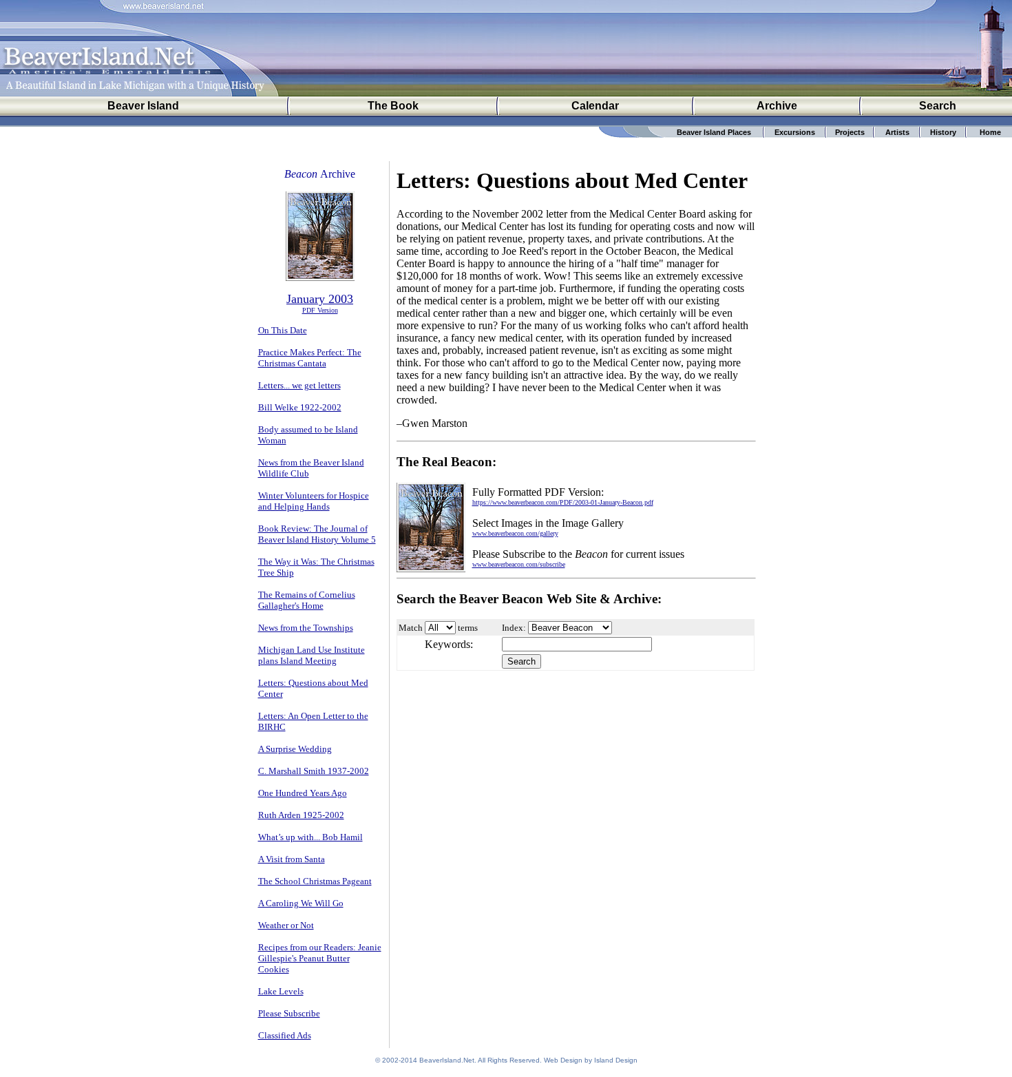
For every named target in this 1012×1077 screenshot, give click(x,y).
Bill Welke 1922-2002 (299, 407)
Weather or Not (286, 925)
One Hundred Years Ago (302, 793)
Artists (897, 132)
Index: (514, 628)
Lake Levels (281, 991)
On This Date (282, 330)
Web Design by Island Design (590, 1060)
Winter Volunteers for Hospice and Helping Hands (313, 501)
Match (411, 628)
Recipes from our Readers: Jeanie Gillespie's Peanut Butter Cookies (319, 958)
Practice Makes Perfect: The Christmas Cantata (309, 357)
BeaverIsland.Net (446, 1060)
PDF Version (320, 310)
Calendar (595, 106)
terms (468, 628)
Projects (850, 132)
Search (937, 106)
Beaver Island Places (714, 132)
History (943, 132)
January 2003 (319, 299)
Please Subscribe (289, 1013)
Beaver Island (143, 106)
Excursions (794, 132)
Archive (777, 106)
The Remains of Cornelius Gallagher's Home (306, 600)
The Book (393, 106)
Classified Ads (284, 1035)
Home (990, 132)
